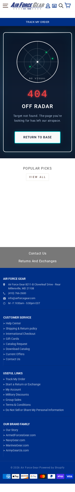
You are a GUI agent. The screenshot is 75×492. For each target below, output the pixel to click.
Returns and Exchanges (38, 261)
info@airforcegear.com (21, 298)
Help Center (13, 323)
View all (37, 177)
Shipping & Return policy (21, 328)
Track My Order (15, 379)
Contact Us (37, 253)
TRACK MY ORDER (37, 22)
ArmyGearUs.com (17, 450)
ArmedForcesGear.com (21, 435)
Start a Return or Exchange (23, 384)
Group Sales (13, 399)
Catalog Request (16, 344)
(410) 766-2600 (17, 293)
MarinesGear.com (17, 445)
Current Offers (15, 354)
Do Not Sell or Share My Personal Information (35, 410)
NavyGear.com (15, 440)
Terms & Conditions (18, 404)
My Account (13, 389)
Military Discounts (17, 394)
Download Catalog (18, 349)
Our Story (12, 430)
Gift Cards (12, 338)
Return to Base (37, 137)
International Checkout (20, 333)
